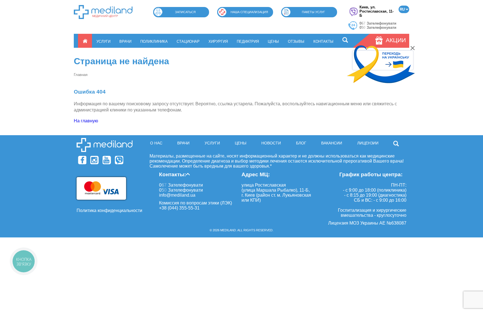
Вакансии (331, 143)
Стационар (188, 41)
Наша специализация (249, 12)
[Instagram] (94, 160)
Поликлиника (154, 41)
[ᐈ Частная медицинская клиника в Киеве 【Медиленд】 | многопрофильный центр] (103, 12)
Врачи (125, 41)
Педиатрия (248, 41)
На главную (86, 120)
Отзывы (296, 41)
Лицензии (367, 143)
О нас (156, 143)
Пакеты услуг (313, 12)
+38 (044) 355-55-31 (179, 208)
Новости (271, 143)
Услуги (103, 41)
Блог (301, 143)
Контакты (323, 41)
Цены (273, 41)
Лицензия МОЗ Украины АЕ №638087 (367, 223)
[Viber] (119, 160)
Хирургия (218, 41)
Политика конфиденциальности (109, 210)
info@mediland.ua (177, 195)
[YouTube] (107, 160)
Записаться (185, 12)
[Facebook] (82, 160)
